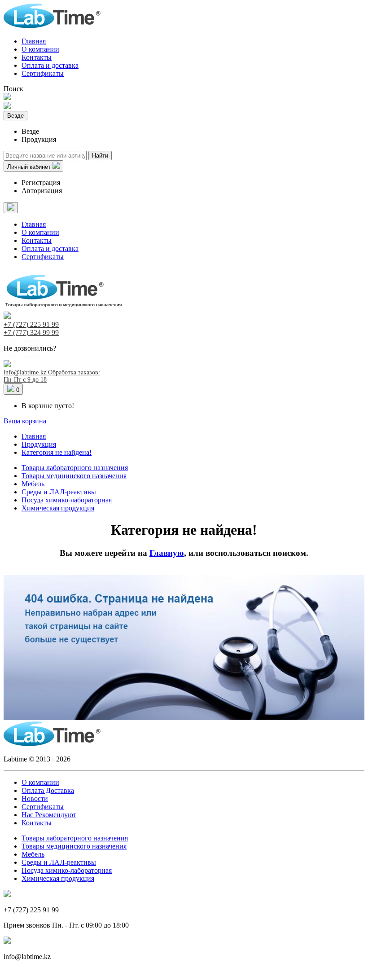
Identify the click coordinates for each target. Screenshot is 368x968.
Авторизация (42, 190)
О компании (40, 49)
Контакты (37, 57)
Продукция (39, 444)
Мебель (33, 484)
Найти (100, 155)
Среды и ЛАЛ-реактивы (59, 492)
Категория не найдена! (57, 452)
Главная (34, 41)
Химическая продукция (58, 508)
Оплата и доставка (50, 65)
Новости (35, 798)
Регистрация (41, 182)
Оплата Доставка (48, 790)
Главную (166, 553)
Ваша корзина (25, 421)
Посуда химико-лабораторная (67, 500)
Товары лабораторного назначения (75, 467)
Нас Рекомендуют (49, 814)
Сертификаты (43, 73)
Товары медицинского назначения (74, 476)
